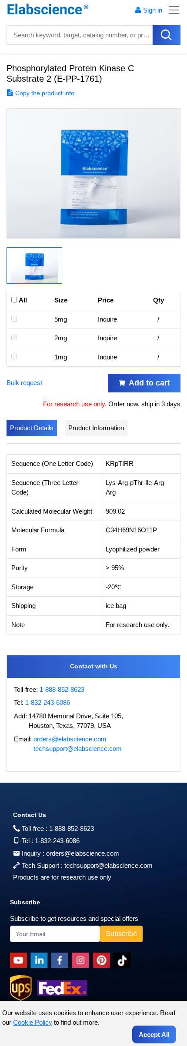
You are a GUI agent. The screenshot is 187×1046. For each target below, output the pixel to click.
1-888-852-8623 (62, 689)
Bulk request (24, 382)
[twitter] (124, 960)
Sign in (152, 10)
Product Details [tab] (31, 428)
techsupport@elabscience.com (77, 748)
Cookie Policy (32, 1022)
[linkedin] (40, 960)
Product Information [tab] (96, 428)
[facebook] (61, 960)
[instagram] (82, 960)
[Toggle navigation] (171, 10)
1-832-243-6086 (47, 702)
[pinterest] (103, 960)
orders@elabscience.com (70, 739)
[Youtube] (20, 960)
